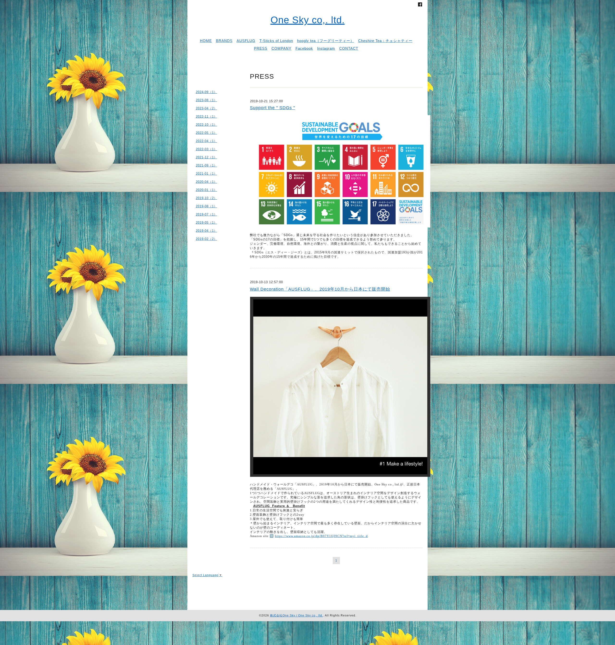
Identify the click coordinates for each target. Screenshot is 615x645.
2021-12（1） (206, 157)
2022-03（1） (206, 149)
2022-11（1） (206, 116)
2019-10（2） (206, 198)
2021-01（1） (206, 173)
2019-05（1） (206, 222)
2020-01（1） (206, 190)
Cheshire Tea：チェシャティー (385, 41)
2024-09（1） (206, 92)
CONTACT (348, 48)
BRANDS (224, 41)
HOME (206, 41)
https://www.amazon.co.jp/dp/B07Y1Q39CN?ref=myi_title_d (321, 536)
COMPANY (281, 48)
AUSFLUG (246, 41)
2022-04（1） (206, 141)
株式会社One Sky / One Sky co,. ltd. (296, 615)
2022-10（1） (206, 124)
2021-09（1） (206, 165)
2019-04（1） (206, 231)
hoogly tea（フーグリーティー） (325, 41)
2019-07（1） (206, 214)
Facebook (304, 48)
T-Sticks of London (276, 41)
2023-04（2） (206, 108)
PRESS (260, 48)
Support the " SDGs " (272, 107)
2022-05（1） (206, 133)
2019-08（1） (206, 206)
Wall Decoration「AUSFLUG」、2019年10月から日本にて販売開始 (320, 289)
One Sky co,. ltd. (308, 20)
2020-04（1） (206, 182)
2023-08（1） (206, 100)
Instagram (326, 48)
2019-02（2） (206, 239)
